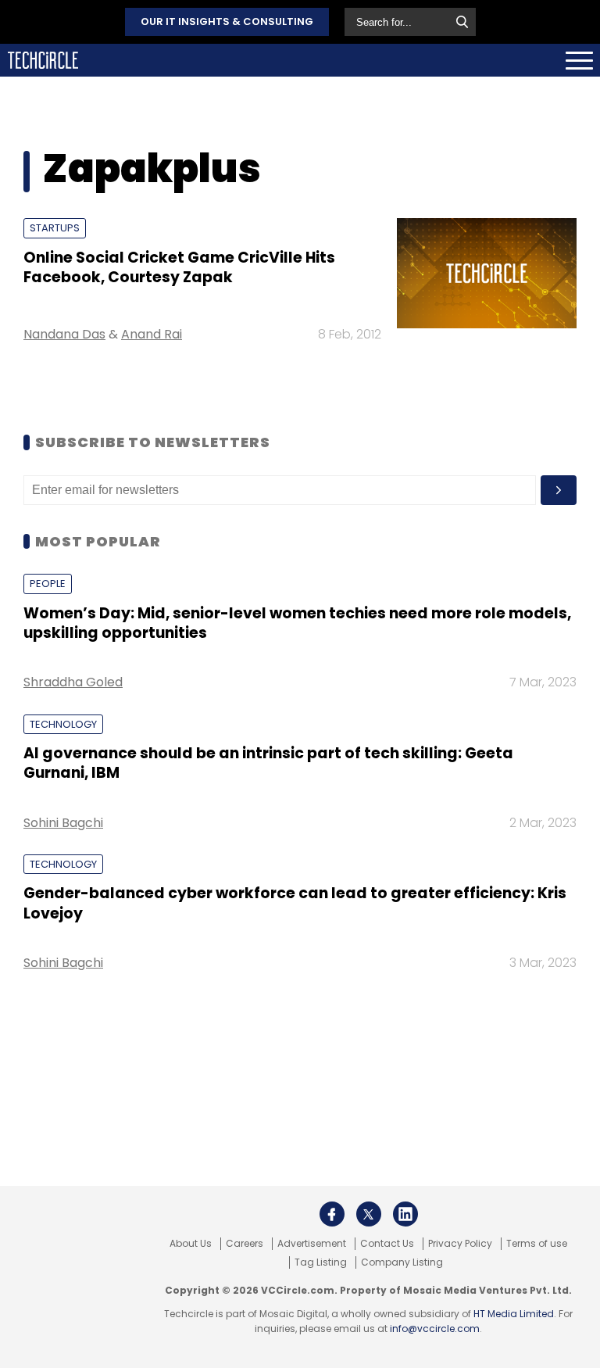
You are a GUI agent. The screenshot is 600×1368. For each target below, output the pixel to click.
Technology (63, 724)
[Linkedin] (405, 1214)
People (48, 583)
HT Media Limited (513, 1313)
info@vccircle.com (435, 1328)
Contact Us (387, 1243)
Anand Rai (151, 334)
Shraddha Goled (73, 682)
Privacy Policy (460, 1243)
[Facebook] (332, 1214)
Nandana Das (64, 334)
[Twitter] (368, 1214)
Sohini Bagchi (63, 823)
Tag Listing (321, 1262)
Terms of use (536, 1243)
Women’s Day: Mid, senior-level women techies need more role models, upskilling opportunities (297, 623)
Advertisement (311, 1243)
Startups (55, 227)
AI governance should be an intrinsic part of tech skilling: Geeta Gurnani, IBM (268, 763)
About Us (191, 1243)
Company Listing (402, 1262)
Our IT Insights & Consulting (227, 21)
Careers (244, 1243)
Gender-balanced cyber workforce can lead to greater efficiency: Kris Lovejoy (294, 903)
